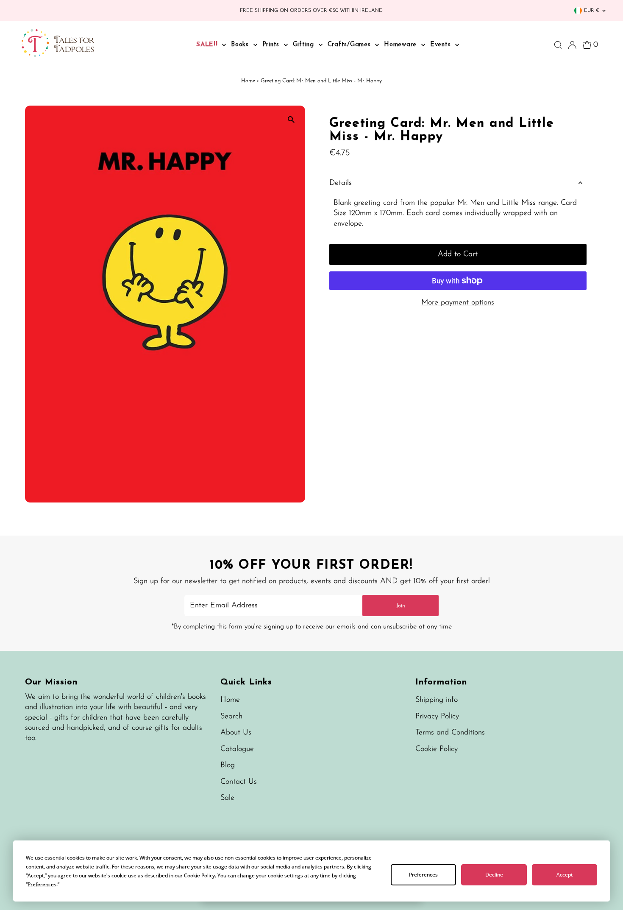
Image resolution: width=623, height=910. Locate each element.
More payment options (457, 303)
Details (340, 183)
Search (231, 716)
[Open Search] (558, 45)
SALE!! (208, 45)
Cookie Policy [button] (199, 875)
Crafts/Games (350, 45)
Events (441, 45)
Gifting (305, 45)
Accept (564, 874)
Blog (227, 765)
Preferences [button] (42, 884)
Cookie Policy (436, 749)
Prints (272, 45)
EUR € (592, 10)
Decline (494, 874)
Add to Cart (458, 254)
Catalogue (237, 749)
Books (241, 45)
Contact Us (238, 782)
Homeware (401, 45)
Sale (227, 798)
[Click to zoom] (291, 119)
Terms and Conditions (450, 733)
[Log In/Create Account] (572, 45)
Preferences (423, 874)
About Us (235, 733)
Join (400, 606)
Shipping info (436, 700)
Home (248, 81)
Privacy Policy (437, 716)
